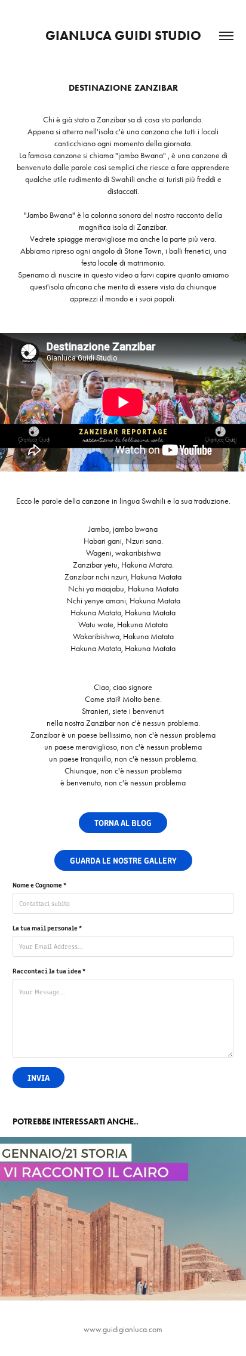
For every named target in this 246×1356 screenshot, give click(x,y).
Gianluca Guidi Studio (123, 35)
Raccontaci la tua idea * (49, 970)
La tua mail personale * (47, 927)
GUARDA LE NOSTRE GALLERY (123, 860)
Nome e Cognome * (39, 884)
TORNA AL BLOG (123, 822)
